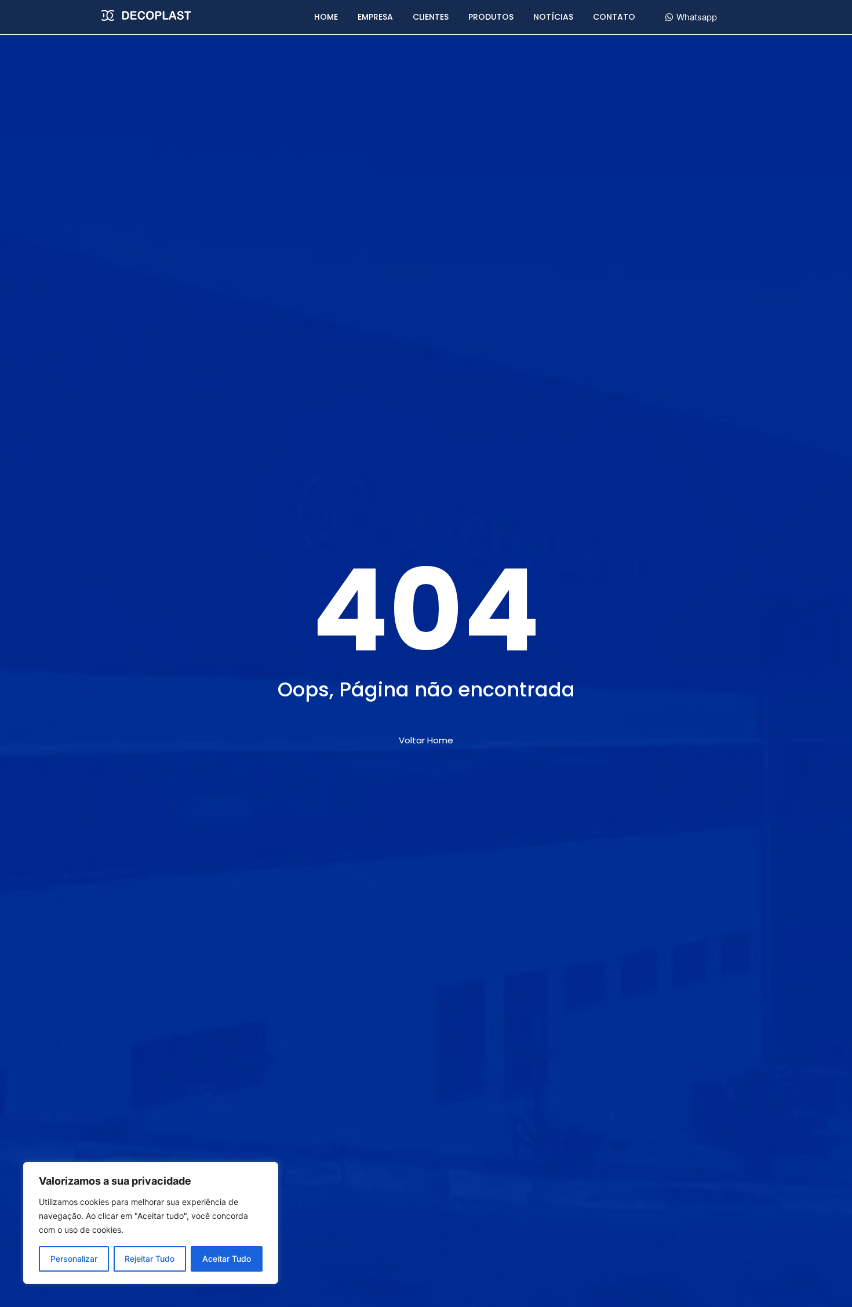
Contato (614, 17)
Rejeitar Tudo (149, 1259)
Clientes (431, 17)
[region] (150, 1223)
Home (326, 17)
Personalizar (73, 1259)
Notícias (553, 17)
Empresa (375, 17)
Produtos (491, 17)
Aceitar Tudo (226, 1259)
